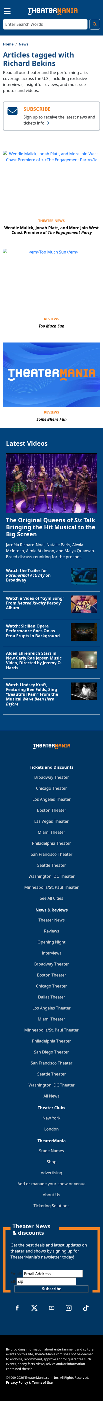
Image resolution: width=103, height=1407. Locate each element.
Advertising (51, 1173)
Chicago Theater (51, 788)
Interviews (52, 953)
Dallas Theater (51, 997)
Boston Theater (51, 810)
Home (8, 44)
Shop (51, 1161)
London (51, 1129)
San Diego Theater (51, 1052)
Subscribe (51, 1289)
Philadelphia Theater (51, 843)
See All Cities (51, 898)
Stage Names (51, 1151)
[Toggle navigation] (3, 10)
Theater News (51, 220)
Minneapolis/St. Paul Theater (51, 887)
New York (51, 1118)
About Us (51, 1195)
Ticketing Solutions (52, 1205)
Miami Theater (51, 832)
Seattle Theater (51, 865)
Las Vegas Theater (51, 821)
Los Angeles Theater (51, 799)
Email (16, 1273)
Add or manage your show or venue (52, 1183)
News (23, 44)
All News (52, 1096)
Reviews (51, 318)
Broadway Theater (51, 777)
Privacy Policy (17, 1382)
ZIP (13, 1281)
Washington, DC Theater (51, 876)
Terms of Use (42, 1382)
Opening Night (52, 942)
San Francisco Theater (51, 854)
